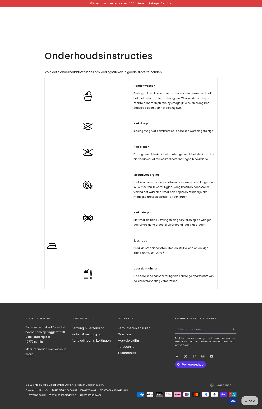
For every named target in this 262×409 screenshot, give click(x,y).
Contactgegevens (90, 395)
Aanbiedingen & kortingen (91, 340)
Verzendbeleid (37, 395)
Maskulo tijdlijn (128, 340)
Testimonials (127, 353)
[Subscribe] (234, 329)
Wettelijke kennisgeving (62, 395)
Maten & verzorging (86, 334)
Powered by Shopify (37, 390)
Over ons (124, 334)
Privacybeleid (88, 390)
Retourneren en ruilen (134, 328)
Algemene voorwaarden (114, 390)
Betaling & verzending (88, 328)
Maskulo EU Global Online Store (53, 384)
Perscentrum (128, 347)
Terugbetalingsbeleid (64, 390)
